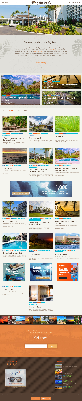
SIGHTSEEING (65, 370)
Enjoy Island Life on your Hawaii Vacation (61, 84)
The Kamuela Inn (35, 307)
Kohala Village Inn (53, 49)
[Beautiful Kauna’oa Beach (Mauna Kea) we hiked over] (61, 320)
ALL (3, 110)
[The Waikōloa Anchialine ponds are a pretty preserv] (45, 320)
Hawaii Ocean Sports (67, 388)
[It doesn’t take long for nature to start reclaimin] (37, 320)
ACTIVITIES (65, 371)
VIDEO (25, 110)
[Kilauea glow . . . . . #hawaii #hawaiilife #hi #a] (4, 320)
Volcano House (34, 254)
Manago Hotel (7, 289)
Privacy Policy (46, 398)
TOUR (18, 110)
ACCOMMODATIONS (14, 95)
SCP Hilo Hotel (60, 136)
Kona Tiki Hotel (38, 51)
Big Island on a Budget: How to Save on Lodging (66, 169)
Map (17, 2)
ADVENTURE (67, 369)
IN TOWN (48, 165)
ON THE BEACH (43, 165)
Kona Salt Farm (66, 377)
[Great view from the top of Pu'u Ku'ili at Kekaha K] (20, 320)
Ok (36, 398)
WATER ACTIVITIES (66, 380)
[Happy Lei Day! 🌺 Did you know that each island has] (78, 320)
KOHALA (64, 386)
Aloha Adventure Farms (67, 373)
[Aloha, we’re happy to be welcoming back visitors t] (29, 320)
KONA (45, 95)
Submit (52, 346)
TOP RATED (47, 250)
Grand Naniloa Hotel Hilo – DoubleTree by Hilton (38, 171)
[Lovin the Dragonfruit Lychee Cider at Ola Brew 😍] (12, 320)
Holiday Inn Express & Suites (12, 253)
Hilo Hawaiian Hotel (9, 221)
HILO (52, 95)
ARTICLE (8, 95)
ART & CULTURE (71, 370)
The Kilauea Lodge (35, 138)
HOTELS (4, 95)
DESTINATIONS (57, 95)
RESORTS (38, 218)
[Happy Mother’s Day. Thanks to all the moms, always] (70, 320)
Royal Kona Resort (62, 254)
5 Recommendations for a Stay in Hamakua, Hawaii (14, 139)
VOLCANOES (31, 135)
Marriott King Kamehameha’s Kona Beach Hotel (39, 224)
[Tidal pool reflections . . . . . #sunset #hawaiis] (53, 320)
